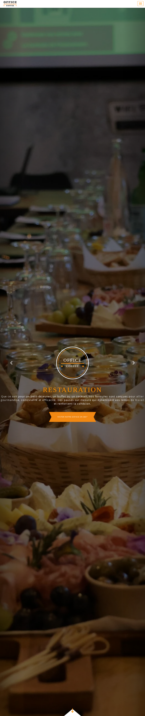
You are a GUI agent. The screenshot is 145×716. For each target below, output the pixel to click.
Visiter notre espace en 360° (72, 423)
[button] (11, 362)
